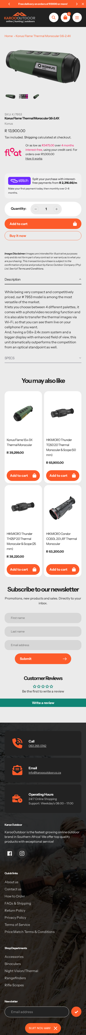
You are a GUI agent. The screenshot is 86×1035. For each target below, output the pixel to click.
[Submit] (76, 1012)
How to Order (15, 896)
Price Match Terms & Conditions (30, 932)
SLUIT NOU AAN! (40, 1028)
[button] (43, 279)
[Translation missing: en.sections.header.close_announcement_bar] (83, 4)
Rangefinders (15, 978)
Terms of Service (17, 925)
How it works (33, 158)
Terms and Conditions (30, 268)
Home (9, 36)
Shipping (30, 137)
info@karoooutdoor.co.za (45, 772)
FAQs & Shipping (18, 903)
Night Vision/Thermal (21, 971)
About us (11, 882)
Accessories (14, 956)
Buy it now (18, 236)
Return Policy (15, 910)
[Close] (55, 1028)
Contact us (13, 889)
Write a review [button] (43, 703)
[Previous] (9, 4)
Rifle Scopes (14, 985)
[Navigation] (77, 17)
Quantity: (18, 208)
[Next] (77, 4)
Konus (9, 123)
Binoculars (13, 964)
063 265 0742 (37, 746)
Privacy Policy (15, 917)
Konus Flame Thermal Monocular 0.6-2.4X (43, 36)
